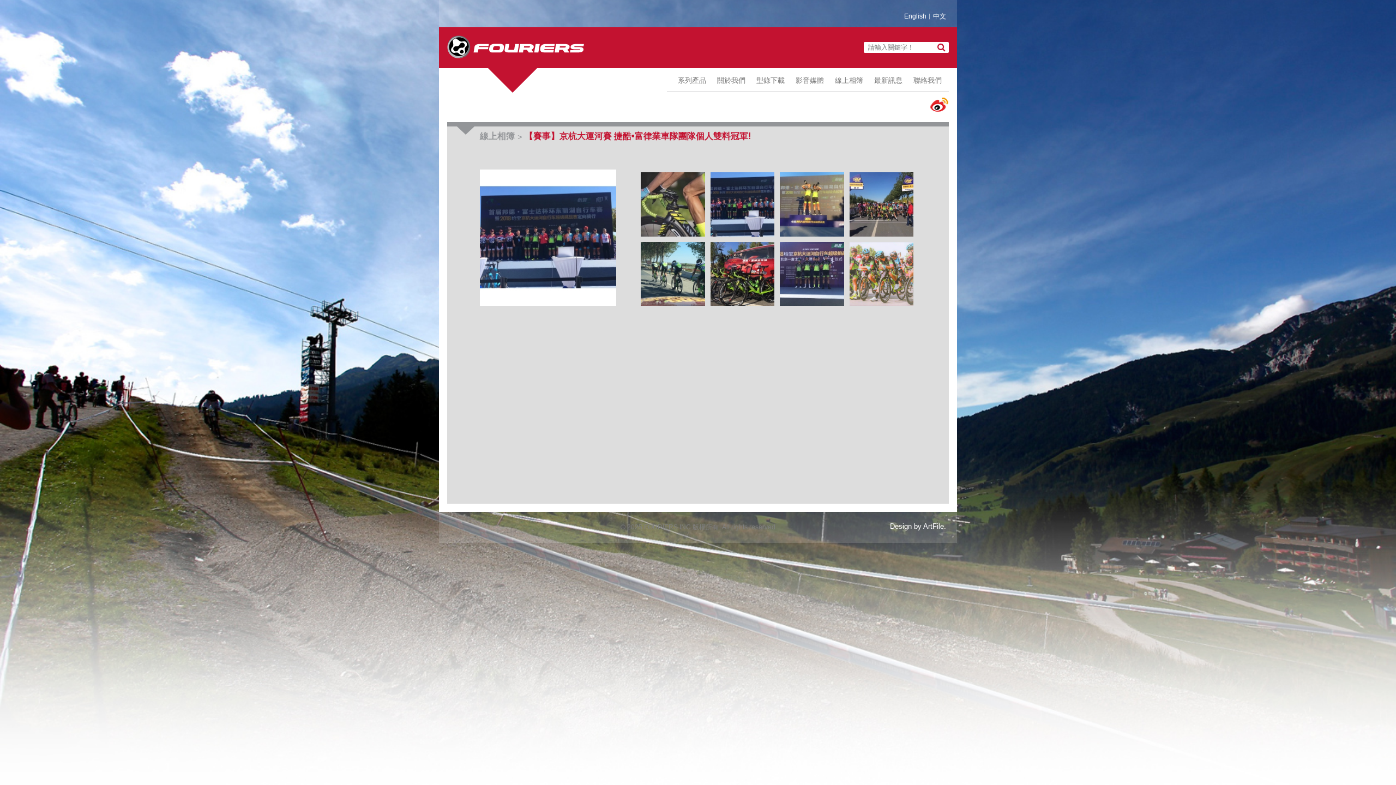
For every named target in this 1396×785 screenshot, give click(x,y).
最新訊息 (888, 80)
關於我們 (731, 80)
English (915, 16)
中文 (939, 16)
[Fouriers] (515, 46)
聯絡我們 (927, 80)
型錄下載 (770, 80)
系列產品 (692, 80)
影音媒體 (810, 80)
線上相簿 (849, 80)
